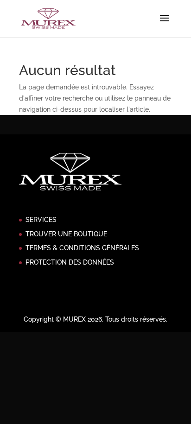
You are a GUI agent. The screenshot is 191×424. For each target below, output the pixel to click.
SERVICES (41, 219)
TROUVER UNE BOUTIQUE (66, 234)
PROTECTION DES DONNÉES (69, 262)
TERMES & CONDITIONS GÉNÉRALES (82, 248)
